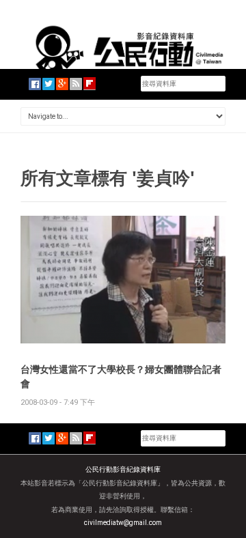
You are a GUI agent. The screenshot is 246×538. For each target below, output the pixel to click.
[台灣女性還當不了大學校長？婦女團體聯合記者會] (123, 279)
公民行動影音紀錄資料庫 (123, 469)
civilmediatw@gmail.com (123, 522)
